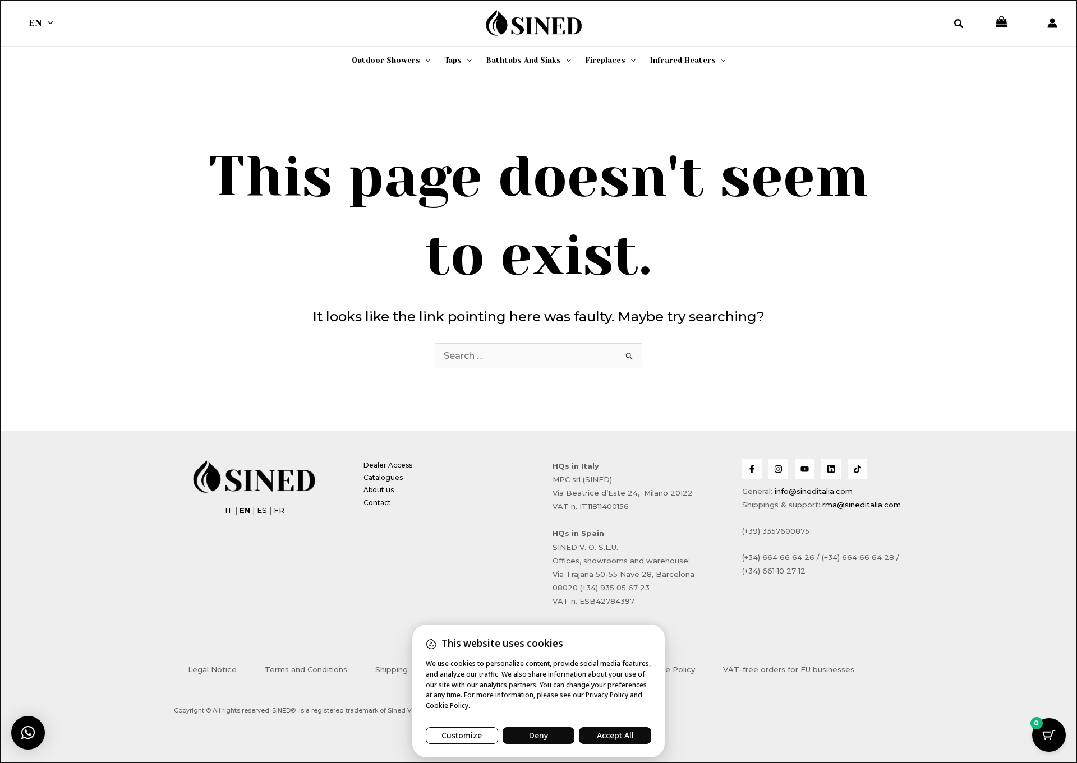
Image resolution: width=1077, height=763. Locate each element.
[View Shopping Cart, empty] (1001, 23)
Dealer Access (387, 465)
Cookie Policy (669, 669)
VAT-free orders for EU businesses (788, 669)
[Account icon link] (1052, 23)
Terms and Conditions (306, 669)
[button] (47, 23)
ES (262, 510)
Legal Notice (212, 669)
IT (229, 510)
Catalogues (383, 477)
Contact (377, 502)
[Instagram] (778, 469)
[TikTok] (857, 469)
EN (35, 22)
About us (378, 489)
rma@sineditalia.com (861, 504)
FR (279, 510)
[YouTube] (804, 469)
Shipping (391, 669)
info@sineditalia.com (814, 491)
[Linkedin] (831, 469)
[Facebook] (752, 469)
